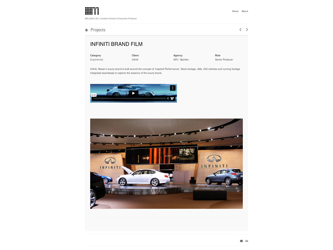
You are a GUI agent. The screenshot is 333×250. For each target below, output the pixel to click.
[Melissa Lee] (92, 13)
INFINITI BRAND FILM (116, 43)
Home (235, 11)
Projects (98, 29)
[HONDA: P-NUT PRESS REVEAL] (246, 29)
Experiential (96, 59)
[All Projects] (227, 222)
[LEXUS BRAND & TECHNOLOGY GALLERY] (239, 29)
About (245, 11)
